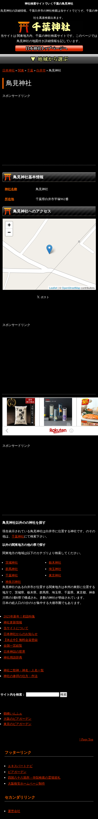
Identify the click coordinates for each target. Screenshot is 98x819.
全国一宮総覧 (13, 645)
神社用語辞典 (13, 657)
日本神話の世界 (14, 651)
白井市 (41, 70)
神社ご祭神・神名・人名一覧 (24, 670)
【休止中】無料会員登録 (21, 640)
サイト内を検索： (13, 694)
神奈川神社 (13, 582)
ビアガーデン (17, 772)
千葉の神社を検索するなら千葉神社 (49, 27)
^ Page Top (86, 739)
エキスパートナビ (20, 766)
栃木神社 (55, 562)
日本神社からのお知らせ (21, 634)
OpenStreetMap (71, 288)
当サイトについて (16, 628)
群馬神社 (11, 569)
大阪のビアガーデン (17, 718)
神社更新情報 (13, 622)
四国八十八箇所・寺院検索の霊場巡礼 (34, 777)
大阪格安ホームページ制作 (26, 783)
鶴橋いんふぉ (13, 713)
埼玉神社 (55, 569)
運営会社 (14, 811)
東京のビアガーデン (17, 724)
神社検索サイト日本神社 (49, 48)
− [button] (9, 232)
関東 (21, 70)
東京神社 (55, 575)
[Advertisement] (49, 132)
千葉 (30, 70)
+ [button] (9, 225)
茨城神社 (11, 562)
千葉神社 (18, 536)
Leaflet (53, 288)
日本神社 (8, 70)
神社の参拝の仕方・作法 (21, 676)
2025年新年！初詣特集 (19, 616)
